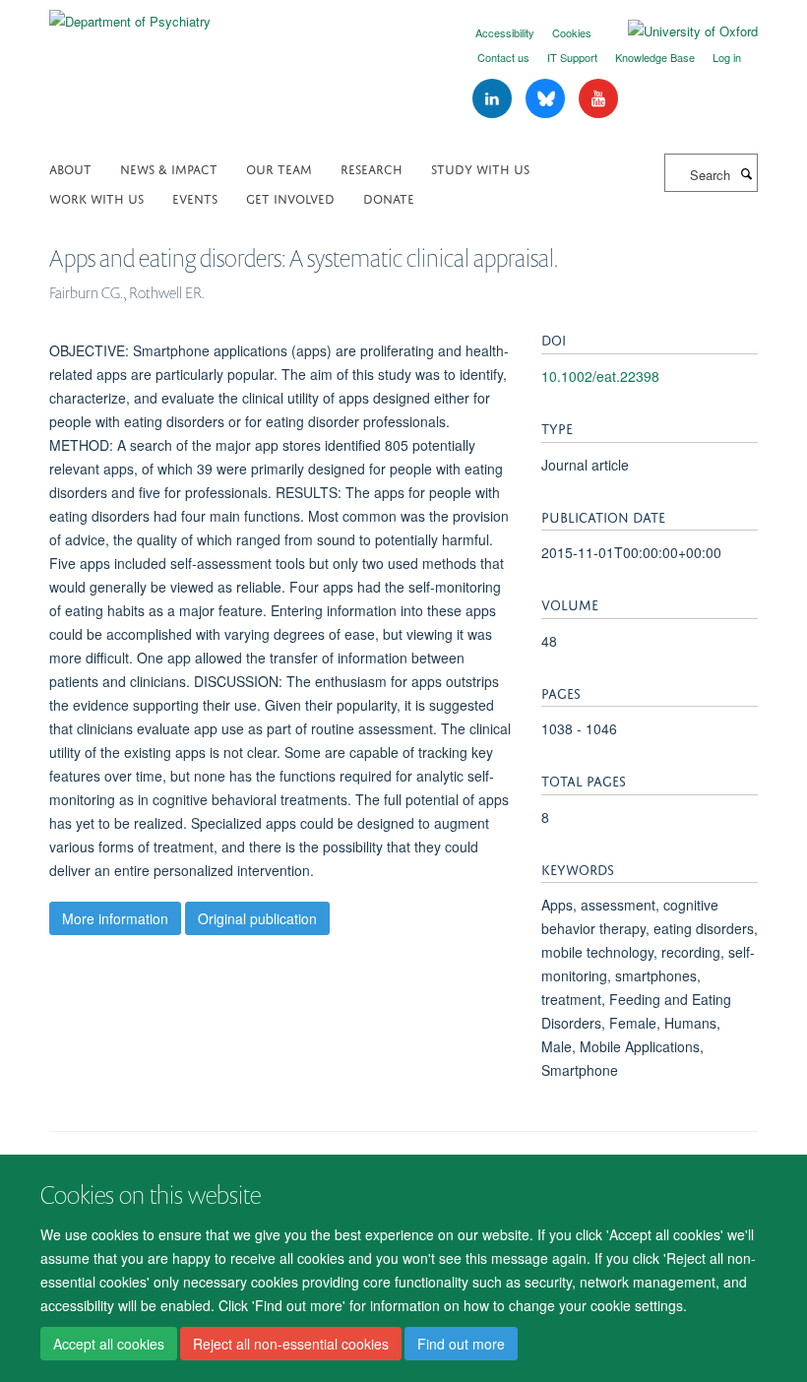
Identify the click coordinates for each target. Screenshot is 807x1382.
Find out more (461, 1343)
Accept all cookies (108, 1343)
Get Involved (290, 197)
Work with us (96, 197)
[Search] (746, 173)
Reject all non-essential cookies (291, 1343)
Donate (388, 197)
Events (194, 197)
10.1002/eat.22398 (600, 376)
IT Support (572, 57)
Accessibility (504, 32)
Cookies (571, 32)
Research (372, 167)
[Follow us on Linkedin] (494, 99)
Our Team (279, 167)
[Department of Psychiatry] (130, 14)
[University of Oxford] (678, 31)
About (70, 167)
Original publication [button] (257, 918)
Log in (727, 57)
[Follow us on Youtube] (598, 99)
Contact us (503, 57)
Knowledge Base (655, 57)
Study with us (480, 167)
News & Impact (168, 167)
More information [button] (115, 918)
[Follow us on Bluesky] (547, 99)
